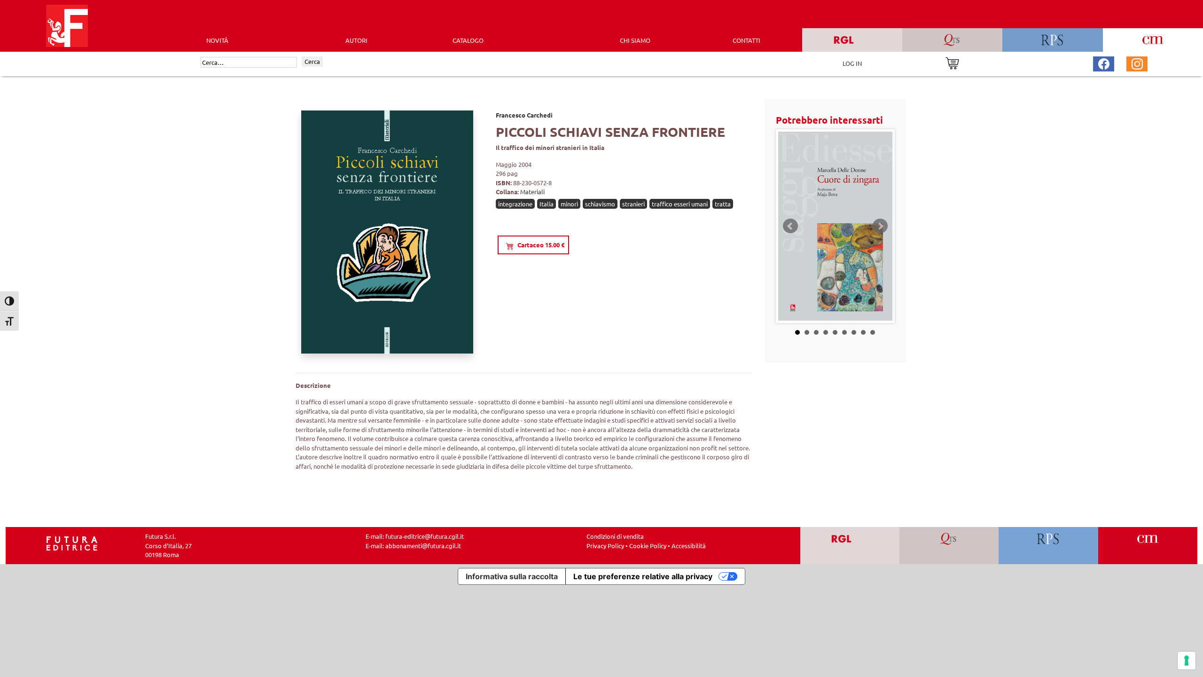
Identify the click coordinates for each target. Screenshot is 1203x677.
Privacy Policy (605, 546)
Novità (217, 40)
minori (569, 204)
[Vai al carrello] (952, 62)
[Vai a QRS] (949, 545)
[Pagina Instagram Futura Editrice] (1137, 63)
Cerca (312, 61)
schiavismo (600, 204)
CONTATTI (746, 40)
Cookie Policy (647, 546)
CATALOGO (468, 40)
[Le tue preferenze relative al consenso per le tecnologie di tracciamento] (1186, 660)
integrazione (515, 204)
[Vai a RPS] (1048, 545)
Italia (546, 204)
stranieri (633, 204)
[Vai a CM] (1147, 545)
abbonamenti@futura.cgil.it (423, 546)
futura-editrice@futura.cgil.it (424, 536)
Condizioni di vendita (615, 536)
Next (880, 226)
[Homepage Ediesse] (72, 543)
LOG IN (852, 63)
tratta (723, 204)
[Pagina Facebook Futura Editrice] (1103, 63)
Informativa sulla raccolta (512, 576)
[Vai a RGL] (850, 545)
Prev (790, 226)
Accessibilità (689, 546)
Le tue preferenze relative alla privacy (642, 576)
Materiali (532, 192)
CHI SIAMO (635, 40)
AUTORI (356, 40)
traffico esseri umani (680, 204)
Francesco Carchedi (524, 115)
